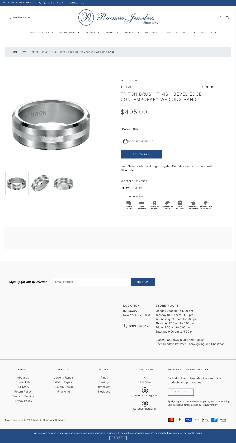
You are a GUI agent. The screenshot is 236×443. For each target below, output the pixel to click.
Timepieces (129, 32)
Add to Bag (141, 154)
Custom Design (64, 387)
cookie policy (195, 433)
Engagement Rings (39, 32)
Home (14, 52)
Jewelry (109, 32)
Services (170, 32)
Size (124, 123)
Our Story (23, 387)
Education (206, 32)
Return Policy (23, 391)
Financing (63, 391)
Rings (104, 377)
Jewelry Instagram (145, 395)
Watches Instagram (145, 408)
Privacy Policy (23, 401)
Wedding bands (67, 32)
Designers (90, 32)
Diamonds (150, 32)
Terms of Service (23, 396)
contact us (76, 3)
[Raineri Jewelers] (118, 17)
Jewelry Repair (63, 377)
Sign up (181, 392)
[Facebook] (145, 377)
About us (188, 32)
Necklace (104, 391)
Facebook (144, 382)
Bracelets (104, 387)
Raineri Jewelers (14, 420)
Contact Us (23, 382)
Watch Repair (63, 382)
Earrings (104, 382)
